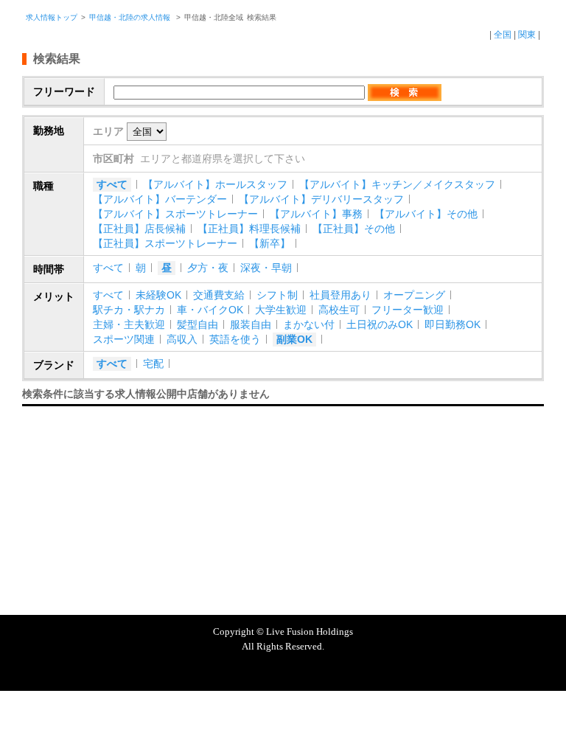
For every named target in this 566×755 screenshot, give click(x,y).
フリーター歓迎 (407, 310)
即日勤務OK (452, 324)
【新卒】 (269, 243)
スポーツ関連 (124, 339)
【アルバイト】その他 (426, 214)
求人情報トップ (51, 17)
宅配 (153, 363)
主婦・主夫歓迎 (129, 324)
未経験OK (158, 295)
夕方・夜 (207, 268)
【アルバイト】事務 (316, 214)
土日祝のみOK (379, 324)
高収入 (182, 339)
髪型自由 (197, 324)
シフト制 (277, 295)
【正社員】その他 (353, 228)
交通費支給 (219, 295)
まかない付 (309, 324)
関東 (527, 34)
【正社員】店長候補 (139, 228)
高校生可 (339, 310)
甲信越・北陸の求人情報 (130, 17)
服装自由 (250, 324)
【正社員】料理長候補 (249, 228)
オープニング (414, 295)
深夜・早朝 (266, 268)
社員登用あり (340, 295)
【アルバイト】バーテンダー (160, 199)
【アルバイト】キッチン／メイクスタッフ (397, 184)
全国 (502, 34)
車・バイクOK (210, 310)
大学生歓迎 (281, 310)
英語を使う (235, 339)
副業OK (294, 339)
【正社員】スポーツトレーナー (165, 243)
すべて (112, 184)
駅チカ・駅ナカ (129, 310)
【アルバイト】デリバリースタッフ (321, 199)
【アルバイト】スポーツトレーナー (175, 214)
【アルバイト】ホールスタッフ (215, 184)
